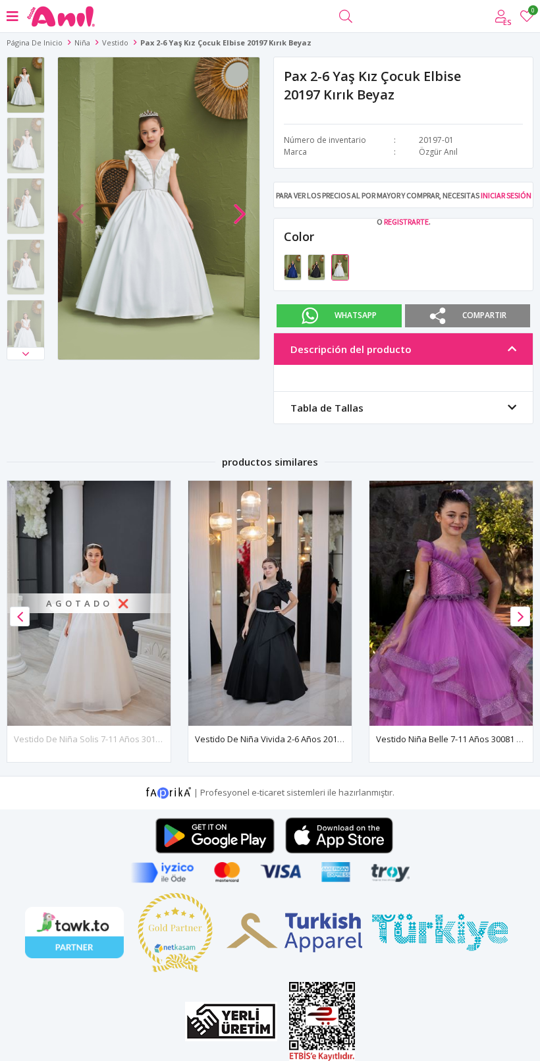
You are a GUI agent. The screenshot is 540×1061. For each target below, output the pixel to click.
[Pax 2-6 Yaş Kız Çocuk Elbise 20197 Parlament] (294, 266)
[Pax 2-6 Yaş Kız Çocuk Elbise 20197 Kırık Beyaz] (340, 266)
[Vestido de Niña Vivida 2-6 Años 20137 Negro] (270, 603)
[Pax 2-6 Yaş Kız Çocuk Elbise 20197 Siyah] (317, 266)
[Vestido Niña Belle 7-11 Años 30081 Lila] (451, 603)
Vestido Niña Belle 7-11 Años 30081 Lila (452, 739)
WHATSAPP (356, 314)
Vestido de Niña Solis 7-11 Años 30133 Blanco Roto (114, 739)
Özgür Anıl (438, 151)
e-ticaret (268, 792)
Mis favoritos (532, 12)
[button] (26, 353)
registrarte (406, 222)
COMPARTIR (484, 314)
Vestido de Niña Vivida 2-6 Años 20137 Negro (284, 739)
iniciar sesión (506, 195)
